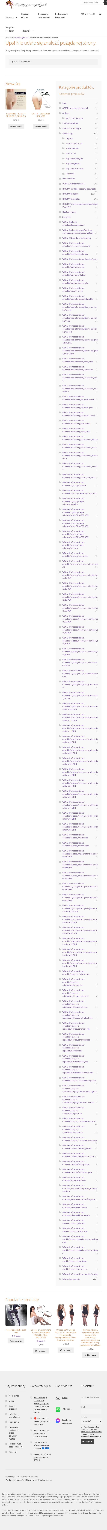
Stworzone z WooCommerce (39, 1480)
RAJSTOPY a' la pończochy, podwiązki (79, 188)
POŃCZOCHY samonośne (73, 183)
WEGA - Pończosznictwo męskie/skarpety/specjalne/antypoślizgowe (80, 1239)
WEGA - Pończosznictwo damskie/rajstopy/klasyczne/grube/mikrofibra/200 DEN (80, 750)
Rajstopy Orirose (25, 16)
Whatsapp (67, 1408)
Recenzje (26, 30)
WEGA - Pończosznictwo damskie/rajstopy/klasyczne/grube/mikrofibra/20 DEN (80, 739)
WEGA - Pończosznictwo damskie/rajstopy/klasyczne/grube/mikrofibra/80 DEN (80, 815)
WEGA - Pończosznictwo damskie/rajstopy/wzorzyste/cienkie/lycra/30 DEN (79, 886)
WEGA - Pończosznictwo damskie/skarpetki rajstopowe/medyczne (73, 1048)
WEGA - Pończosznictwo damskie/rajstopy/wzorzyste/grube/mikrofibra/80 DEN (79, 963)
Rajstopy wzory (69, 212)
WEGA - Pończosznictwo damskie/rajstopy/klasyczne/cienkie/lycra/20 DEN (80, 608)
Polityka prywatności (14, 1480)
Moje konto (14, 1395)
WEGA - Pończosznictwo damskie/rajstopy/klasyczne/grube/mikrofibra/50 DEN (80, 783)
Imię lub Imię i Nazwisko (90, 1397)
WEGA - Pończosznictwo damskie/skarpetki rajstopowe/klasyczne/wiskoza (76, 1037)
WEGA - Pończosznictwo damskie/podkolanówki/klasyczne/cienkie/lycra (79, 318)
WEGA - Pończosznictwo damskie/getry (80, 259)
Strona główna (21, 37)
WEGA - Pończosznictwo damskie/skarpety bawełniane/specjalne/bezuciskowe (78, 1099)
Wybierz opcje (16, 126)
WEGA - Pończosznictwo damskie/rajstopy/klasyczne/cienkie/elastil (80, 564)
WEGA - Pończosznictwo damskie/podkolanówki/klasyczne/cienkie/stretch (79, 328)
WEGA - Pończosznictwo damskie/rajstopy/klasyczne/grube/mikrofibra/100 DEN (80, 706)
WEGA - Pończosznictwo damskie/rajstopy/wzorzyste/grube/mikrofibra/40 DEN (79, 930)
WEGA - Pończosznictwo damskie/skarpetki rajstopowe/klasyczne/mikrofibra (77, 1015)
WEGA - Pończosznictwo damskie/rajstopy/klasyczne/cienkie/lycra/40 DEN (80, 629)
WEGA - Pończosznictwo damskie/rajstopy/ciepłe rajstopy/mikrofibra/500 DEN (75, 534)
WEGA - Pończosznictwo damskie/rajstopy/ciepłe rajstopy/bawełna (73, 501)
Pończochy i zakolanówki (44, 16)
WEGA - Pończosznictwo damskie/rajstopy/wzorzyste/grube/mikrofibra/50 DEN (79, 941)
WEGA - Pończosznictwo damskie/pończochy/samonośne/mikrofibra (80, 455)
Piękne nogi (67, 133)
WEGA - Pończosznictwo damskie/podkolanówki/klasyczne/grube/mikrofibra (80, 350)
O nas (11, 1401)
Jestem (84, 1417)
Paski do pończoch (74, 143)
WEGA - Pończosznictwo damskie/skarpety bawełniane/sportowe (73, 1110)
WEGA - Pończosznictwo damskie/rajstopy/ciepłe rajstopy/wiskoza (73, 545)
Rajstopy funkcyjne (74, 158)
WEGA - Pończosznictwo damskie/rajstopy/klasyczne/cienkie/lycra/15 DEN (80, 586)
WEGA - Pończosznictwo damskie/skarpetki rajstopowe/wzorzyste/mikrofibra (77, 1069)
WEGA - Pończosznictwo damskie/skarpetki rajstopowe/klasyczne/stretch (76, 1026)
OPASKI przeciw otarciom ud (75, 108)
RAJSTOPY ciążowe (70, 193)
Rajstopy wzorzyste (74, 168)
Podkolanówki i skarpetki (61, 16)
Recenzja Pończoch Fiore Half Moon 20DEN (42, 1457)
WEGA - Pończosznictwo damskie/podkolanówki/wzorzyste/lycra (79, 377)
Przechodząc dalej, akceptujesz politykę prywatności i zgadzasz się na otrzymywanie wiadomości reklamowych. (91, 1431)
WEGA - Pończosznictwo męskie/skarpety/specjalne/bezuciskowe (80, 1250)
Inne (64, 103)
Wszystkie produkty (9, 29)
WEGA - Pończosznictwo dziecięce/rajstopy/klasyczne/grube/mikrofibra (79, 1188)
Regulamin (14, 1422)
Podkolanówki (72, 148)
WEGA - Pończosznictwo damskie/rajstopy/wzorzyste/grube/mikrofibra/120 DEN (79, 908)
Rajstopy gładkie (73, 163)
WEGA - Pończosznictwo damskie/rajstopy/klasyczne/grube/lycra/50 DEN (80, 695)
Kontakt (12, 1451)
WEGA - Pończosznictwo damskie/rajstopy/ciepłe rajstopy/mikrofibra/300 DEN (75, 523)
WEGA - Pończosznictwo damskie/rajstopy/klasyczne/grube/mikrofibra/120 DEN (80, 717)
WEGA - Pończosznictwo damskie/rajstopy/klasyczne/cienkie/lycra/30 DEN (80, 619)
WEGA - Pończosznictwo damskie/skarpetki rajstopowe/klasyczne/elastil (75, 993)
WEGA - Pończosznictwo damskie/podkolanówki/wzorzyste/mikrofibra (79, 388)
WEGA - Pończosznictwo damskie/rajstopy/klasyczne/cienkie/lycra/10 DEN (80, 575)
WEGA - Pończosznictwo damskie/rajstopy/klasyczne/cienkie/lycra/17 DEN (80, 597)
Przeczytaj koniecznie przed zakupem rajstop (14, 1433)
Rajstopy (9, 17)
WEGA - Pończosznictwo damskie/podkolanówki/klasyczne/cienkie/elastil (79, 307)
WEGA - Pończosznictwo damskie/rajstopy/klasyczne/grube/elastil (80, 684)
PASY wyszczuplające (71, 128)
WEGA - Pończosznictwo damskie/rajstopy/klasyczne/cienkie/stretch (80, 673)
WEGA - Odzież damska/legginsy (76, 238)
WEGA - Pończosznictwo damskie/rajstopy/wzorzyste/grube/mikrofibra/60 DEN (79, 952)
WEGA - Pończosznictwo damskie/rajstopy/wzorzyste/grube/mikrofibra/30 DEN (79, 919)
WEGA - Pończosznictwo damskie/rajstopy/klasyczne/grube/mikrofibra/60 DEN (80, 794)
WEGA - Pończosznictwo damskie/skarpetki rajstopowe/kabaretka (73, 982)
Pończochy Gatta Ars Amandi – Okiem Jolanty (41, 1433)
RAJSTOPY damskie (74, 118)
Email (64, 1397)
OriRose (66, 113)
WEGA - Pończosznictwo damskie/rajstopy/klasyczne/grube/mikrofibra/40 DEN (80, 772)
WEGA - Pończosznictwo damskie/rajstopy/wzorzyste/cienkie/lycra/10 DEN (79, 853)
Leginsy (69, 138)
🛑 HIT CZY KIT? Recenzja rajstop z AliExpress (42, 1421)
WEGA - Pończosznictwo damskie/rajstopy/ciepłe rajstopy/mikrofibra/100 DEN (75, 512)
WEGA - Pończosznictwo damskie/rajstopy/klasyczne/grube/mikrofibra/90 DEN (80, 826)
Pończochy (71, 153)
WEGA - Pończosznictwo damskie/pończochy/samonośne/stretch (80, 466)
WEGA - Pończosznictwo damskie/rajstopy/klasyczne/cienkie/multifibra (79, 662)
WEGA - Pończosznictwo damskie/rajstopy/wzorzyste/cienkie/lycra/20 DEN (79, 875)
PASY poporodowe (70, 123)
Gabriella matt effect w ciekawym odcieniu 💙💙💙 (42, 1445)
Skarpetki (70, 173)
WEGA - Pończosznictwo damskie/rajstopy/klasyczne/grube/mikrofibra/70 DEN (80, 805)
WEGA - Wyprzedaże (71, 1279)
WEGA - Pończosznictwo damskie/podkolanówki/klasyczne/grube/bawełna (80, 339)
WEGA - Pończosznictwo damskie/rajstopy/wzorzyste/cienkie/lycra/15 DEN (79, 864)
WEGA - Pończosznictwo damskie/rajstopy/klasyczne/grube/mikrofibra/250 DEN (80, 761)
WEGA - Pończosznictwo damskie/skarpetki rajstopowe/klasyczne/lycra (74, 1004)
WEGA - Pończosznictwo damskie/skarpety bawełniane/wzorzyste (73, 1129)
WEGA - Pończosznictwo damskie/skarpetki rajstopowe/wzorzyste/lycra (75, 1058)
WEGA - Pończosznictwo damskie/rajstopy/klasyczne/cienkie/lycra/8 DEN (80, 651)
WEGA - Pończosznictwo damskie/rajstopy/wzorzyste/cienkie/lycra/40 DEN (79, 897)
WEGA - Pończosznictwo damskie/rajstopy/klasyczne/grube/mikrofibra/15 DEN (80, 728)
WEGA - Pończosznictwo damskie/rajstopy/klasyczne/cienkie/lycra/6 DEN (80, 640)
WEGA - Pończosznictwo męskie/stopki (79, 1274)
